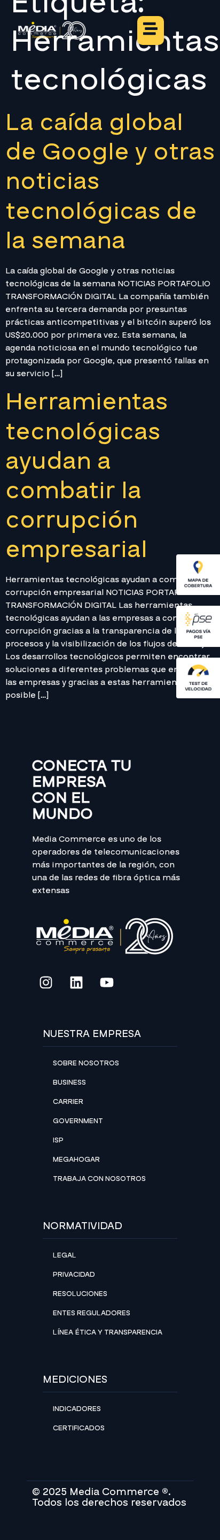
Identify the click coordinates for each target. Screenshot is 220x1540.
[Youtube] (107, 982)
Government (78, 1121)
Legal (64, 1255)
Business (69, 1082)
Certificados (79, 1428)
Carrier (68, 1101)
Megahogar (76, 1159)
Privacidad (74, 1274)
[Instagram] (46, 982)
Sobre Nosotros (86, 1063)
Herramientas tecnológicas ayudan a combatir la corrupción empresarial (86, 476)
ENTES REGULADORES (91, 1313)
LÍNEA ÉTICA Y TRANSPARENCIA (107, 1332)
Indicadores (77, 1409)
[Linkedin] (76, 982)
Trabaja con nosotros (99, 1178)
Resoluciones (80, 1294)
